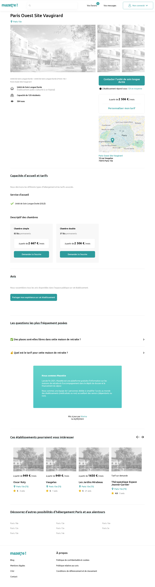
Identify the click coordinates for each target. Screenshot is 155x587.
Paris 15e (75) (22, 486)
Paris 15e (17, 22)
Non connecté (138, 5)
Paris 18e (14, 523)
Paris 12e (14, 528)
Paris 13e (60, 523)
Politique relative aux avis (67, 566)
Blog (12, 560)
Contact (13, 577)
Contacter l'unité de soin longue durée (122, 80)
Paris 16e (106, 523)
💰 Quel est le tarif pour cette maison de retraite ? (39, 352)
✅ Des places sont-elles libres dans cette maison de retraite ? (45, 339)
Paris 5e (105, 528)
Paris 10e (14, 533)
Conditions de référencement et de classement (76, 571)
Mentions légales (17, 566)
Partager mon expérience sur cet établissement (33, 297)
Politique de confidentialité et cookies (72, 560)
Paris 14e (60, 533)
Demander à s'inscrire (31, 254)
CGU (12, 571)
